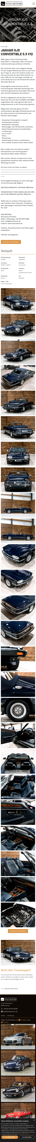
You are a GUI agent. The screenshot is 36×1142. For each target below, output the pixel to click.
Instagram (24, 1020)
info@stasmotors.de (10, 1011)
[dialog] (18, 1130)
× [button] (34, 1120)
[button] (33, 4)
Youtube (5, 1022)
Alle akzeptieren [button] (10, 1137)
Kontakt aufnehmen (11, 242)
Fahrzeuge (4, 46)
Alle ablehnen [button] (26, 1137)
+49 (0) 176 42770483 (10, 1008)
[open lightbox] (18, 300)
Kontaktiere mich (11, 988)
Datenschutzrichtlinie (23, 1134)
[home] (12, 4)
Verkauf (3, 1015)
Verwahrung (10, 1015)
